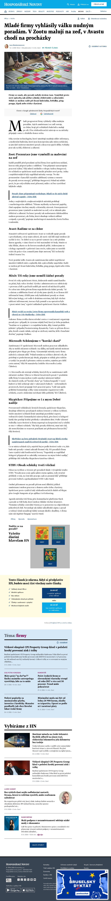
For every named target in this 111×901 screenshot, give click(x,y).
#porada (21, 519)
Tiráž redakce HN (49, 868)
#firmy (13, 519)
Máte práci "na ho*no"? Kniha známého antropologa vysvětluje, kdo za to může (19, 678)
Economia (46, 871)
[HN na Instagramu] (25, 880)
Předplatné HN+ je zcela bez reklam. (61, 623)
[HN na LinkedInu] (28, 880)
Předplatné (99, 4)
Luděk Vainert (10, 789)
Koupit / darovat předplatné (93, 865)
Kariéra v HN (47, 875)
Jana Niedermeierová (17, 45)
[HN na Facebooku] (22, 880)
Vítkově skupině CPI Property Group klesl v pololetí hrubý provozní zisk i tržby (51, 764)
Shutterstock (25, 88)
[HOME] (6, 12)
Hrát (42, 542)
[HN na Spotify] (31, 880)
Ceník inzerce (47, 878)
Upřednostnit (48, 114)
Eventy (86, 868)
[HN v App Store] (28, 890)
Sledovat (33, 114)
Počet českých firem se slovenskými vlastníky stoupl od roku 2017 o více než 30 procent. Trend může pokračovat (52, 681)
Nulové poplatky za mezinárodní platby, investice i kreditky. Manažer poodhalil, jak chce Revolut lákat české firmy (19, 703)
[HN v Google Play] (13, 890)
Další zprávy (38, 845)
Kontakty (46, 865)
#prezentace (32, 519)
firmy (21, 636)
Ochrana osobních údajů (69, 865)
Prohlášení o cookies (67, 868)
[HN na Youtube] (35, 880)
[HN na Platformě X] (18, 880)
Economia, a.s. (19, 867)
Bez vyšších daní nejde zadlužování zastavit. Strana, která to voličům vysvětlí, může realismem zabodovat (29, 795)
